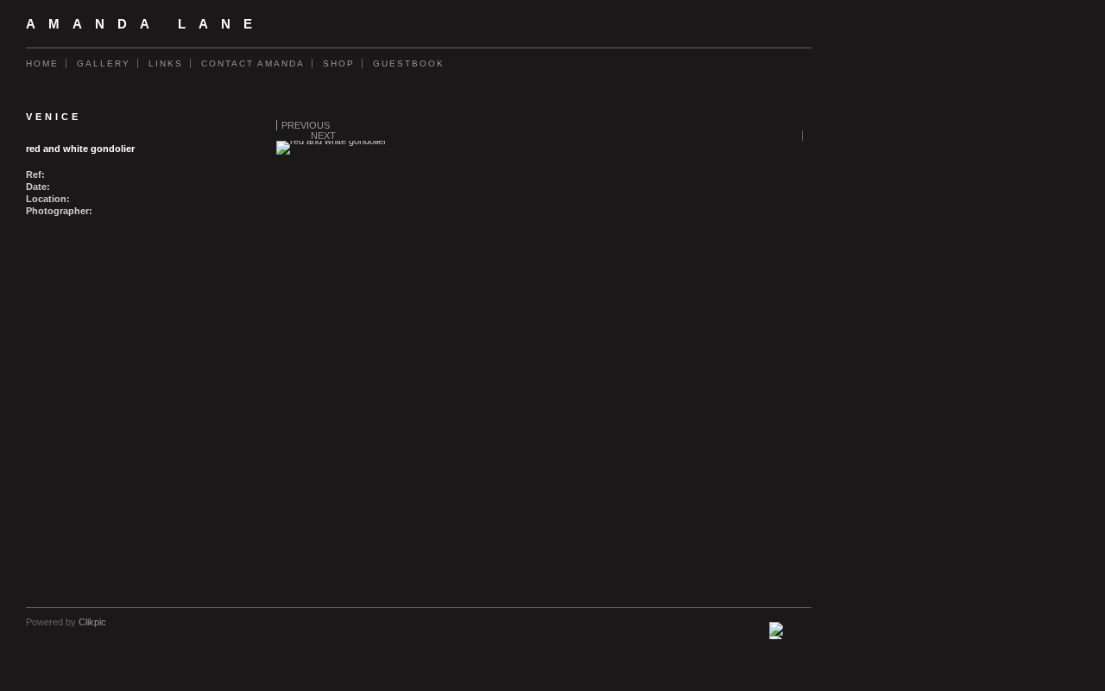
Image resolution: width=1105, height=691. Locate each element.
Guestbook (409, 63)
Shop (339, 63)
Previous (305, 125)
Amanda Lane (145, 24)
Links (165, 63)
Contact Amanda (253, 63)
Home (42, 63)
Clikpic (92, 622)
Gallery (103, 63)
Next (323, 135)
